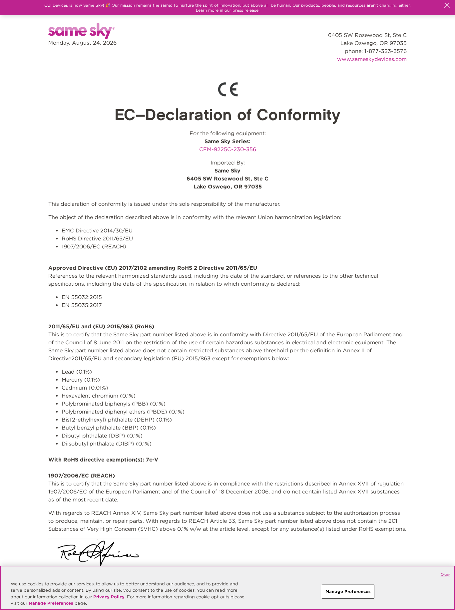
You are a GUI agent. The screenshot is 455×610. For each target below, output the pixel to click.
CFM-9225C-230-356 (227, 149)
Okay (445, 574)
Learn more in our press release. (227, 10)
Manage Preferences (51, 603)
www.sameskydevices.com (372, 59)
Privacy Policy (109, 596)
